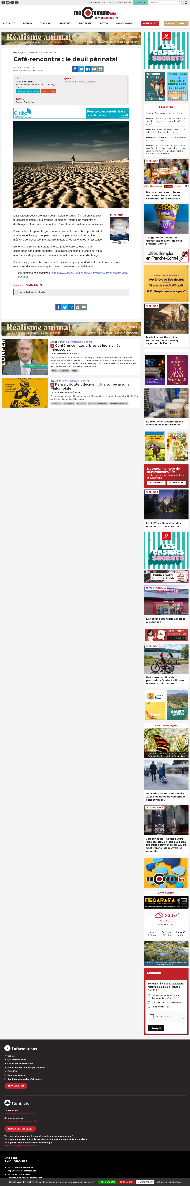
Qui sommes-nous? (17, 1059)
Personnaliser (145, 1181)
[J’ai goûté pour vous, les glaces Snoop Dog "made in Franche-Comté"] (166, 219)
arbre (54, 371)
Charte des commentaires (20, 1063)
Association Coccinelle (32, 292)
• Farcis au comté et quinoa (164, 113)
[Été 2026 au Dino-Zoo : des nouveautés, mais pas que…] (166, 504)
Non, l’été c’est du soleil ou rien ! (167, 1002)
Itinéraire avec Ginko (28, 91)
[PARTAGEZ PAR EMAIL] (94, 69)
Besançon (19, 52)
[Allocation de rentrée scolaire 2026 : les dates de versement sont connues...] (166, 775)
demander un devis (20, 1128)
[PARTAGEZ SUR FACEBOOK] (75, 69)
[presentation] (146, 742)
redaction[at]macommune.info (19, 1113)
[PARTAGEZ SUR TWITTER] (81, 69)
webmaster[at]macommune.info (20, 1145)
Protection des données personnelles (26, 1067)
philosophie (69, 404)
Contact (11, 1056)
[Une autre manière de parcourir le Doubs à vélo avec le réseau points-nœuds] (166, 659)
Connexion (176, 482)
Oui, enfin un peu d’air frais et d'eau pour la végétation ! (165, 996)
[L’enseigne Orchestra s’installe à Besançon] (166, 600)
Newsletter (16, 1085)
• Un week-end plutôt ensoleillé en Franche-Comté (166, 138)
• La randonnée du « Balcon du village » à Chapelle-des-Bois (166, 130)
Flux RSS (12, 1071)
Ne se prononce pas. (161, 1007)
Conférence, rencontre (42, 52)
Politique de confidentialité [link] (169, 1182)
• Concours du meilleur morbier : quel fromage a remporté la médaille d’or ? (166, 121)
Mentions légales (16, 1075)
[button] (180, 2)
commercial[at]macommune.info (20, 1121)
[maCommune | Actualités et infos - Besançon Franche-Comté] (95, 13)
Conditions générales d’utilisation (24, 1079)
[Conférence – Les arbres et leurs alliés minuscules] (25, 352)
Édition (99, 18)
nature (74, 371)
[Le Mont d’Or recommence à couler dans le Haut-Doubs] (166, 403)
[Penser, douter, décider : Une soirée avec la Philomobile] (25, 391)
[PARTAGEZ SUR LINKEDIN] (88, 69)
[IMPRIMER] (100, 69)
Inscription (156, 482)
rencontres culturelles (98, 404)
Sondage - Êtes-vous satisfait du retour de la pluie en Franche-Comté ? (166, 986)
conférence (64, 371)
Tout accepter (107, 1181)
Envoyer (156, 1028)
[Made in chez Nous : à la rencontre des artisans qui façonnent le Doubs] (166, 319)
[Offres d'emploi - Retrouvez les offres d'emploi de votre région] (166, 261)
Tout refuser (126, 1181)
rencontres (81, 404)
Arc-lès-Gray (57, 342)
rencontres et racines (118, 404)
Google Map (48, 91)
